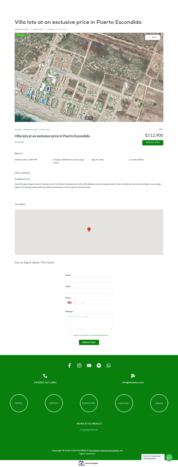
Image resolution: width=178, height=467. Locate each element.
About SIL (108, 9)
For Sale (51, 29)
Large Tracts (38, 29)
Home (62, 9)
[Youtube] (89, 365)
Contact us (150, 9)
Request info (153, 143)
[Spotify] (98, 365)
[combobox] (72, 302)
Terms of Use (88, 336)
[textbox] (72, 302)
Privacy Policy (103, 336)
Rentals (84, 9)
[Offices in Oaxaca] (19, 403)
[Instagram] (79, 365)
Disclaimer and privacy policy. (104, 451)
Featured (20, 35)
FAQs (130, 9)
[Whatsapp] (108, 365)
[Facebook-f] (69, 365)
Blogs (170, 9)
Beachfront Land (21, 29)
